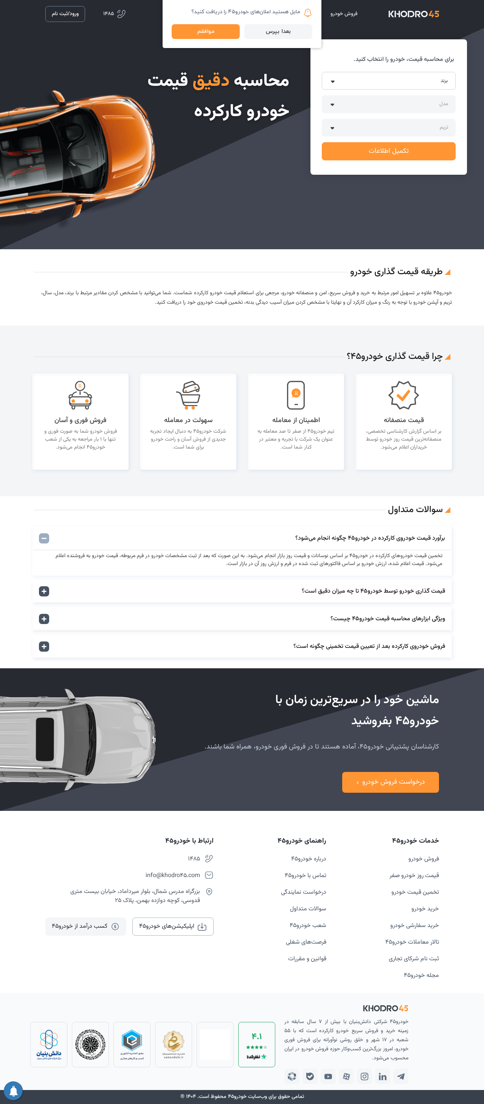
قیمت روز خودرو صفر (414, 875)
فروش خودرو (423, 859)
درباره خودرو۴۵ (308, 859)
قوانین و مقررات (307, 959)
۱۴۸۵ (194, 859)
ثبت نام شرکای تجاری (414, 959)
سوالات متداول (308, 909)
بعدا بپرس (278, 32)
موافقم (205, 32)
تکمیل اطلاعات (389, 151)
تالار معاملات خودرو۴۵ (412, 942)
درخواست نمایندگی (303, 892)
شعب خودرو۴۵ (308, 925)
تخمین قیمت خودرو (415, 892)
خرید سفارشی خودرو (414, 925)
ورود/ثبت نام (65, 14)
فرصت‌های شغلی (306, 942)
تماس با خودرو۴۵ (305, 875)
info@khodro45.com (173, 875)
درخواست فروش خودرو (393, 782)
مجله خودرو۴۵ (421, 975)
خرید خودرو (425, 909)
